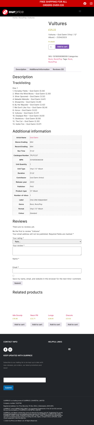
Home (15, 18)
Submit (8, 388)
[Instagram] (91, 3)
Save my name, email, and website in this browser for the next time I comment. (47, 279)
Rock (50, 59)
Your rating (18, 238)
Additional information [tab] (40, 69)
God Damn (34, 138)
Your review (18, 245)
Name (16, 259)
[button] (80, 11)
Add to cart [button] (19, 324)
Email (16, 267)
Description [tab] (21, 69)
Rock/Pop (22, 18)
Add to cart (62, 46)
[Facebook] (85, 3)
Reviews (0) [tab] (58, 69)
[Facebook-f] (5, 350)
